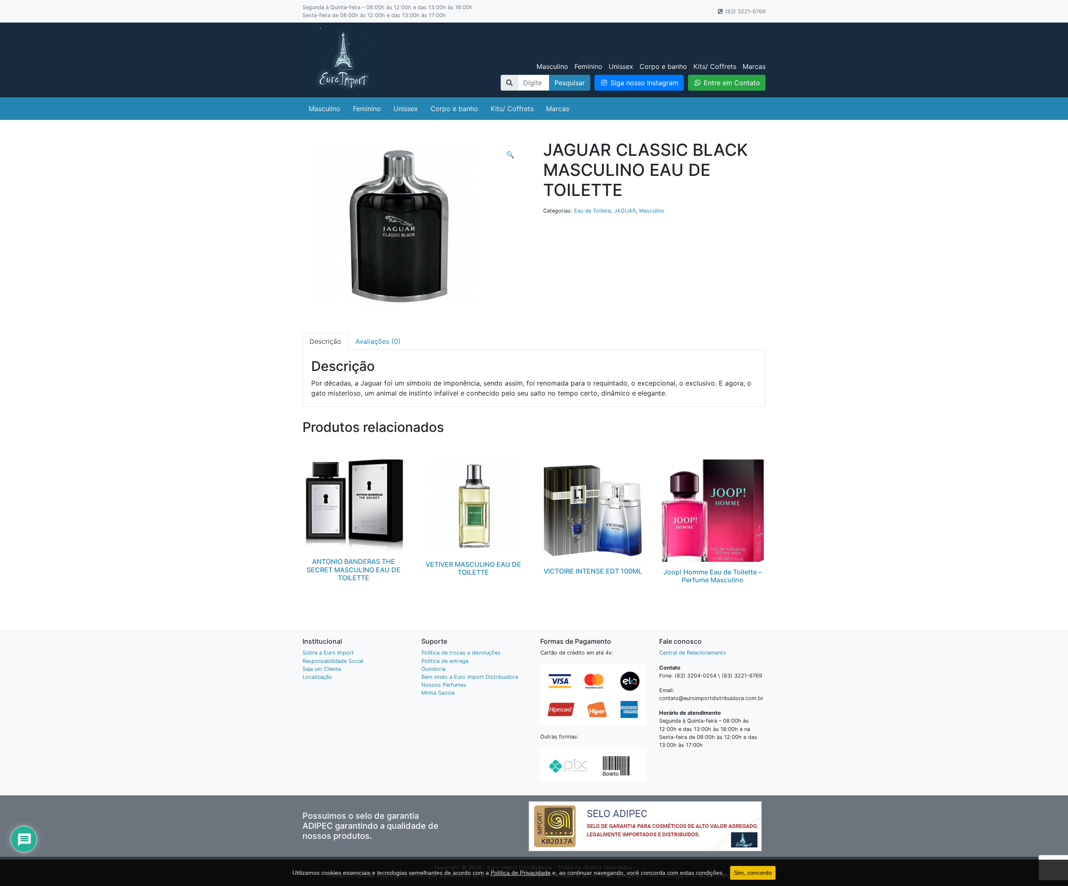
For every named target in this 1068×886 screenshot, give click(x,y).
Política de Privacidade (521, 872)
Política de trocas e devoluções (461, 653)
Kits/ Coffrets (714, 66)
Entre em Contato (731, 83)
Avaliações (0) (377, 341)
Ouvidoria (433, 669)
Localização (317, 677)
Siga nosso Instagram (643, 83)
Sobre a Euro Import (328, 653)
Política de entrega (445, 661)
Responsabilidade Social (332, 661)
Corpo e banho (663, 66)
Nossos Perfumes (443, 685)
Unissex (621, 66)
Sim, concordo (753, 872)
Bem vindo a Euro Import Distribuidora (469, 677)
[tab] (325, 341)
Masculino (552, 66)
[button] (510, 154)
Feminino (588, 66)
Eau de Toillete (592, 211)
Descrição (325, 341)
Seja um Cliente (321, 669)
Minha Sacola (438, 693)
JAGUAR (625, 211)
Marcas (754, 66)
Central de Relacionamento (692, 653)
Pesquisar (569, 83)
